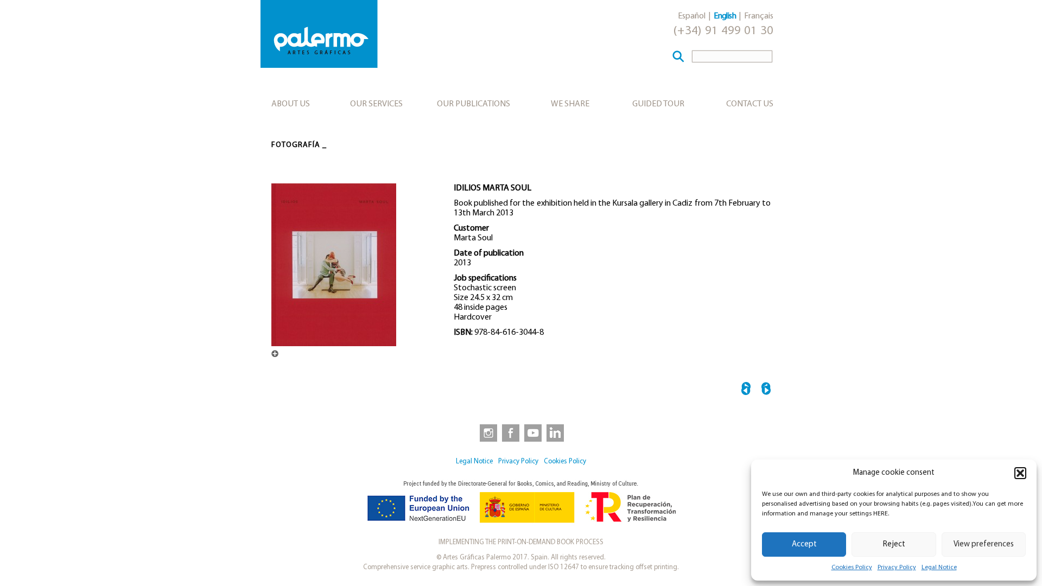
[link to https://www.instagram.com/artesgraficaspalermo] (486, 432)
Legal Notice (939, 567)
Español (692, 16)
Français (758, 16)
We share (570, 104)
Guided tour (658, 104)
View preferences (984, 544)
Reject (894, 544)
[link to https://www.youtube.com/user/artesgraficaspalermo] (533, 432)
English (725, 16)
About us (290, 104)
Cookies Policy (851, 567)
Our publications (473, 104)
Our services (376, 104)
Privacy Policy (897, 567)
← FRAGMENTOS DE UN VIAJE (746, 390)
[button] (1020, 473)
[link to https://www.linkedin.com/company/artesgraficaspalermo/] (556, 432)
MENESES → (766, 390)
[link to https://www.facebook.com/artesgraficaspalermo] (509, 432)
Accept (804, 544)
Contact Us (749, 104)
